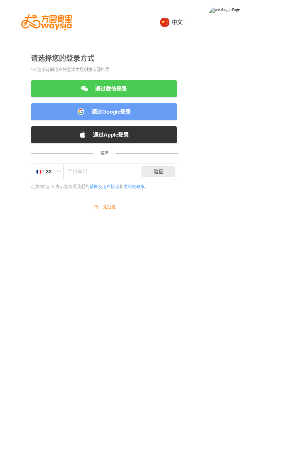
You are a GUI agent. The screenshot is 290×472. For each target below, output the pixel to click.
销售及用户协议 (104, 186)
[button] (174, 22)
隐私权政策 (134, 186)
